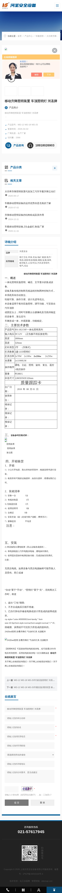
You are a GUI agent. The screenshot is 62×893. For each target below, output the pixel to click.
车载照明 (39, 36)
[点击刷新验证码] (27, 788)
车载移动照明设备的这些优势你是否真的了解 (28, 203)
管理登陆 (36, 881)
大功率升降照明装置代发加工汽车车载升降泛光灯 (30, 191)
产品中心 (29, 36)
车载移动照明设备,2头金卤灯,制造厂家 (24, 226)
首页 (20, 36)
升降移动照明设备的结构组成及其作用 (24, 215)
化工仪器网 (25, 881)
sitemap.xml (46, 881)
